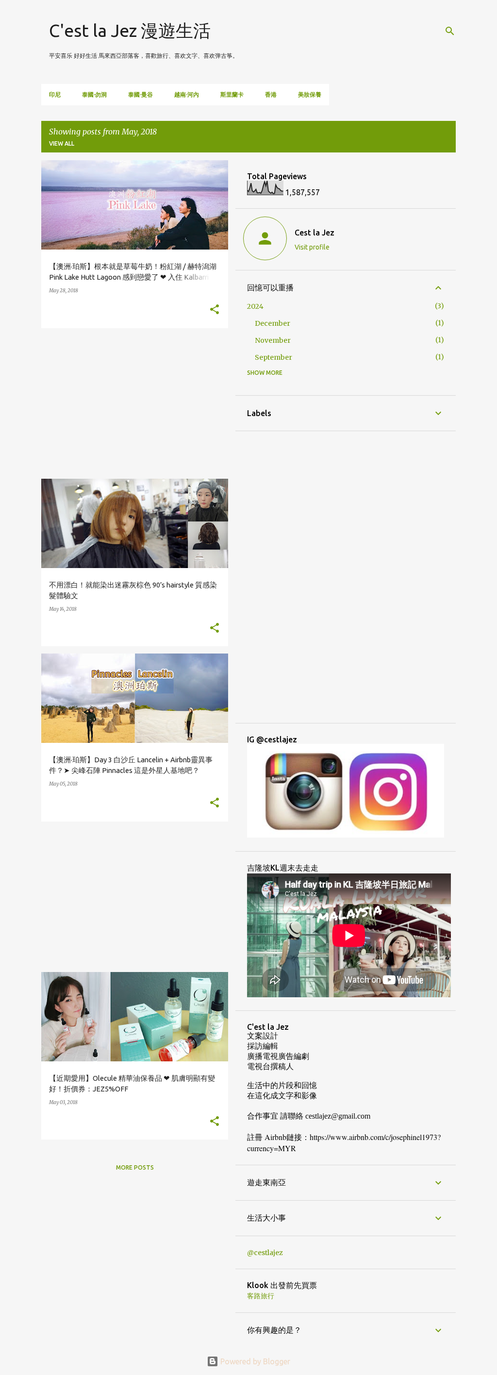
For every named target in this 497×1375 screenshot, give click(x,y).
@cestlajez (265, 1252)
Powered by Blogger (254, 1361)
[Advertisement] (131, 403)
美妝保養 (309, 94)
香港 (271, 94)
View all (61, 143)
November (273, 340)
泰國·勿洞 (94, 94)
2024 (255, 306)
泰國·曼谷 (140, 94)
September (273, 357)
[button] (214, 310)
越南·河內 (186, 94)
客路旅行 (260, 1295)
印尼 (55, 94)
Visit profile (312, 247)
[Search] (450, 31)
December (272, 323)
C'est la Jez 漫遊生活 (130, 30)
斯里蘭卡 (232, 94)
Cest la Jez (314, 232)
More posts (135, 1167)
